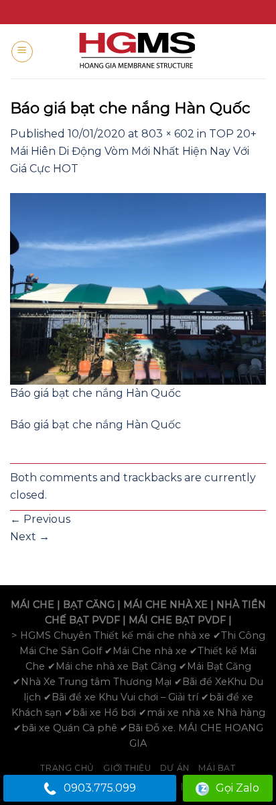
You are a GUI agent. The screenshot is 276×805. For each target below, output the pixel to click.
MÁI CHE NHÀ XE (165, 605)
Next (30, 536)
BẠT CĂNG (89, 605)
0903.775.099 (100, 788)
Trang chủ (67, 768)
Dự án (175, 768)
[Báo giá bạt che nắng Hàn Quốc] (138, 288)
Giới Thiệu (127, 768)
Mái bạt (216, 768)
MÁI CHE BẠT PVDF (177, 620)
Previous (40, 519)
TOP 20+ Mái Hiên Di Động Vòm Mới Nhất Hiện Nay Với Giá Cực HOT (133, 150)
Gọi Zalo (237, 788)
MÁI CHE (32, 605)
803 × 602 (167, 133)
